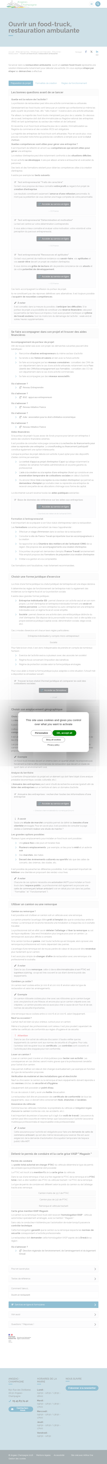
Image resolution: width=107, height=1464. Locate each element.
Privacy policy (53, 745)
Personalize (41, 733)
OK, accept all (64, 733)
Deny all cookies (53, 740)
